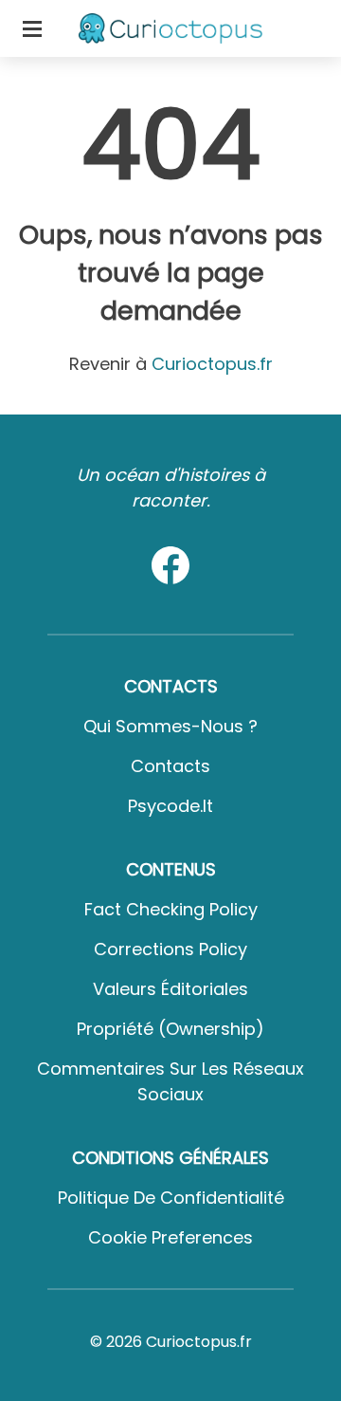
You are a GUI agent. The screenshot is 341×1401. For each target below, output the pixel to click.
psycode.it (170, 806)
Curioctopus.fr (212, 364)
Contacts (170, 766)
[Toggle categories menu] (32, 28)
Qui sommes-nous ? (170, 726)
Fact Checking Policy (171, 909)
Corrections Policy (170, 949)
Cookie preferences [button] (170, 1237)
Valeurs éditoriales (170, 989)
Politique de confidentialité (171, 1197)
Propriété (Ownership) (170, 1029)
